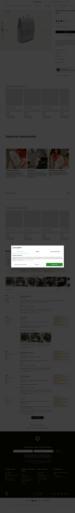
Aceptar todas (54, 264)
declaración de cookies (28, 260)
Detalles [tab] (37, 251)
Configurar (37, 264)
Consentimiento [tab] (20, 251)
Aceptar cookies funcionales (21, 264)
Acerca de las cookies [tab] (55, 251)
